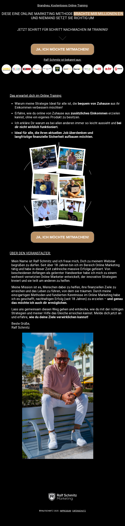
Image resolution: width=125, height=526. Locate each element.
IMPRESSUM (65, 511)
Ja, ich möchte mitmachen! (62, 49)
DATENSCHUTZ (79, 511)
